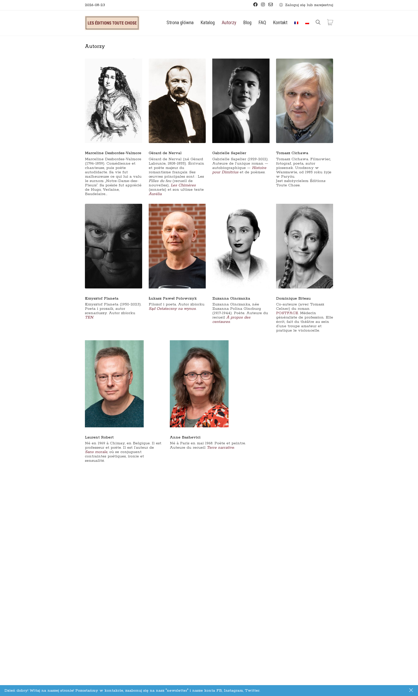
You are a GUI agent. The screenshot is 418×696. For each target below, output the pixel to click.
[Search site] (318, 23)
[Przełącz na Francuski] (296, 22)
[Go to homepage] (112, 23)
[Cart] (330, 23)
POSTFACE (287, 313)
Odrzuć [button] (411, 690)
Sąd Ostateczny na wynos (172, 308)
